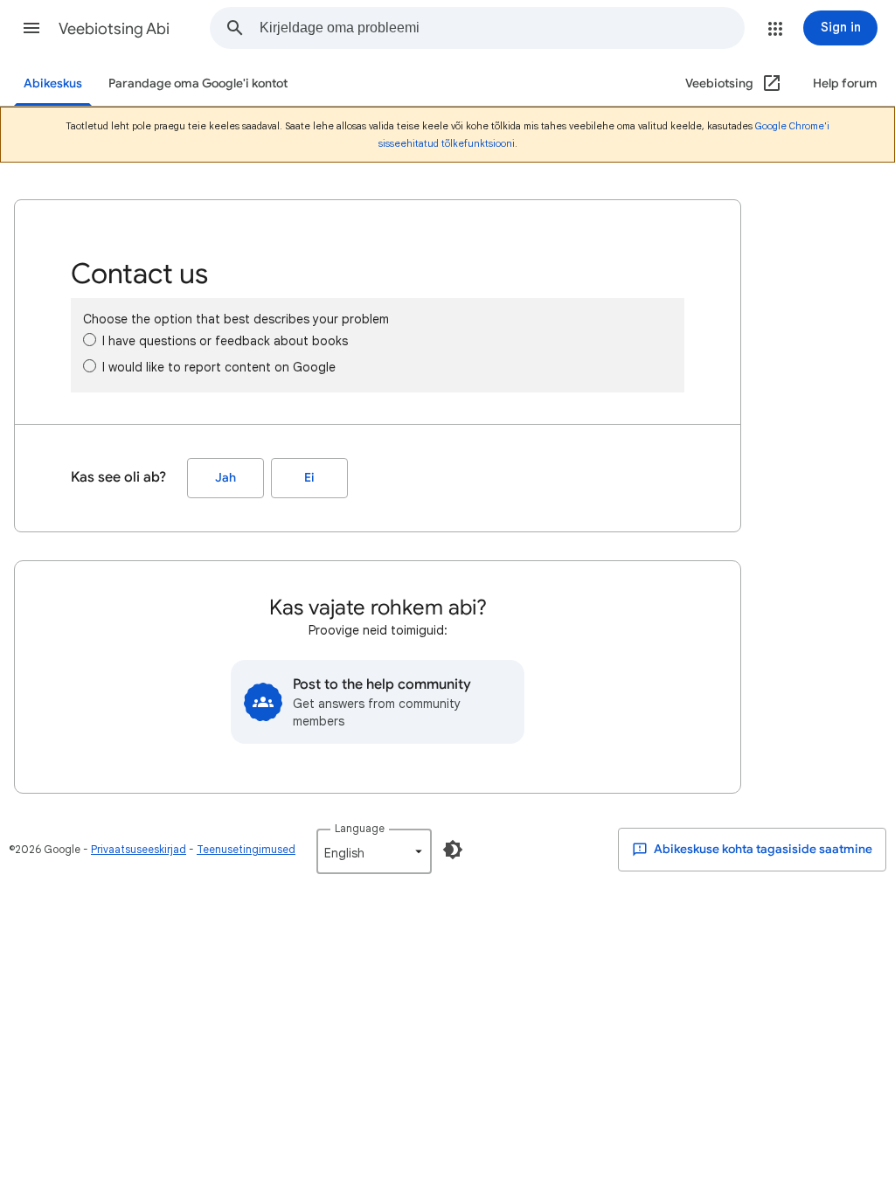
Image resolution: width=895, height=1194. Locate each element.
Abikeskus (53, 83)
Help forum (845, 83)
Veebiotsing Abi (114, 28)
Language (360, 828)
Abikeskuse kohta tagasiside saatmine (761, 849)
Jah (225, 477)
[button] (31, 28)
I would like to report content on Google (219, 367)
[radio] (89, 339)
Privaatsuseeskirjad (138, 849)
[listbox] (374, 851)
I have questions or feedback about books (225, 341)
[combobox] (502, 28)
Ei (309, 477)
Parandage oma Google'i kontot (198, 83)
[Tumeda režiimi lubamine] (453, 850)
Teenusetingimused (246, 849)
